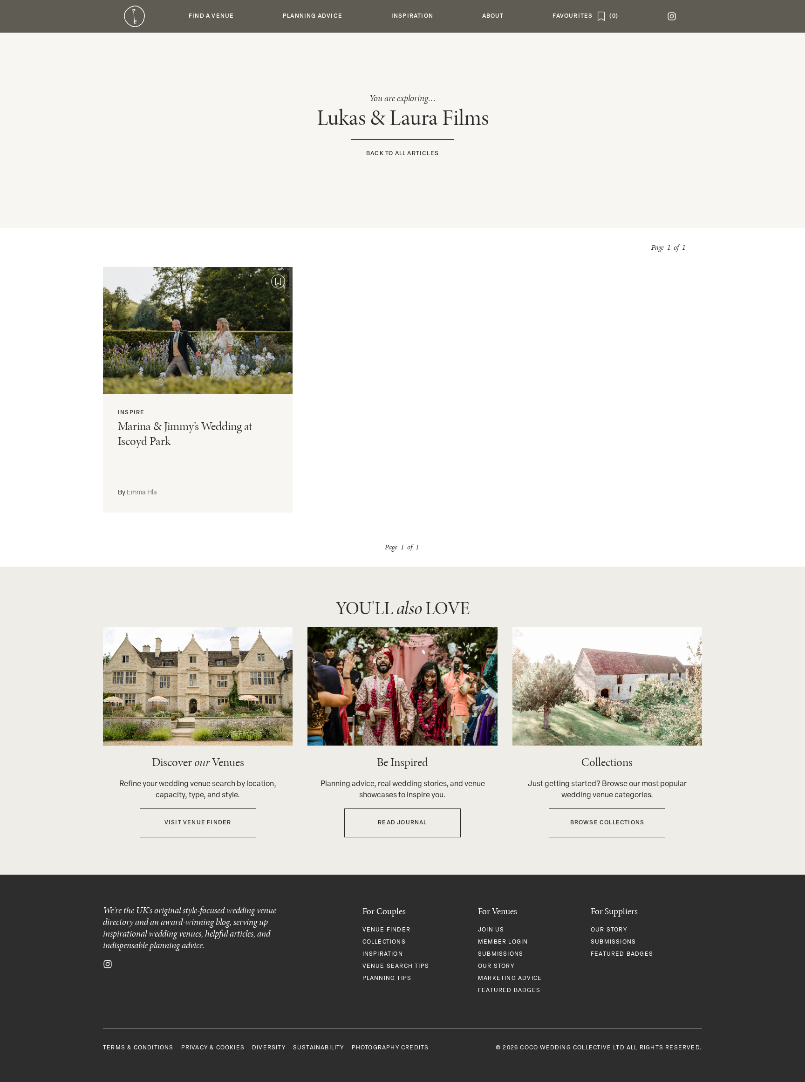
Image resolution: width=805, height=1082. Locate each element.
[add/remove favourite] (278, 281)
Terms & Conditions (138, 1048)
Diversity (269, 1048)
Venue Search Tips (395, 966)
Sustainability (318, 1048)
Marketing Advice (510, 978)
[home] (134, 16)
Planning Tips (387, 978)
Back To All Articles (402, 154)
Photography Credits (390, 1048)
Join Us (491, 930)
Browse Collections (607, 823)
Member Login (503, 942)
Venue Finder (386, 930)
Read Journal (402, 823)
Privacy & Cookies (213, 1048)
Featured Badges (509, 990)
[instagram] (671, 16)
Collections (384, 942)
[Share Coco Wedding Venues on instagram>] (107, 964)
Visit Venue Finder (198, 823)
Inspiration (382, 954)
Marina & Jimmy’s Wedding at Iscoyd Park (185, 434)
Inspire (131, 413)
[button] (211, 16)
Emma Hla (142, 492)
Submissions (500, 954)
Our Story (496, 966)
